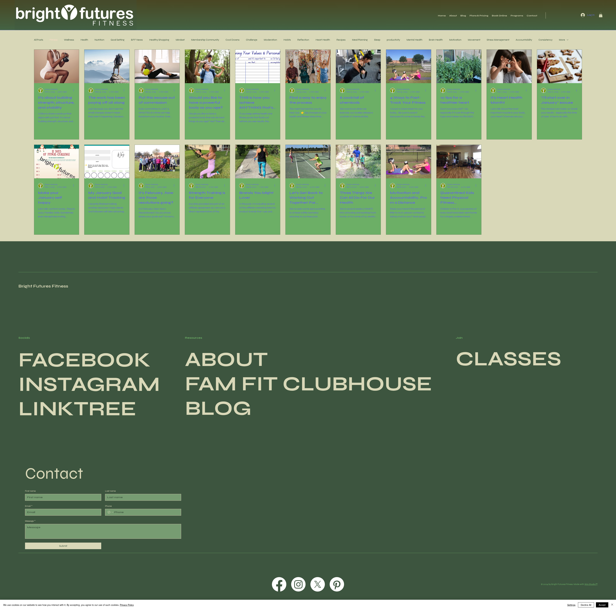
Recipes (341, 39)
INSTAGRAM (89, 384)
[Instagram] (298, 584)
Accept (602, 604)
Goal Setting (117, 39)
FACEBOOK (84, 360)
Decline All (586, 604)
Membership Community (205, 39)
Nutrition (99, 39)
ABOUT (226, 359)
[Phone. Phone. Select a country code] (110, 512)
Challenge (251, 39)
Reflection (303, 39)
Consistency (545, 39)
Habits (287, 39)
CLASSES (508, 359)
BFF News (137, 39)
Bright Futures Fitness (43, 286)
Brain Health (436, 39)
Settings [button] (571, 604)
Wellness (69, 39)
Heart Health (323, 39)
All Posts (38, 39)
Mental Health (414, 39)
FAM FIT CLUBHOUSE (308, 384)
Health (84, 39)
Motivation (455, 39)
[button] (601, 15)
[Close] (612, 604)
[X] (317, 584)
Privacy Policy (127, 604)
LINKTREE (77, 408)
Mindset (180, 39)
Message (30, 521)
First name (30, 491)
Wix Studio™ (591, 584)
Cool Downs (233, 39)
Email (28, 506)
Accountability (524, 39)
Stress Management (498, 39)
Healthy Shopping (159, 39)
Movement (474, 39)
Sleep (377, 39)
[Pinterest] (337, 584)
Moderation (270, 39)
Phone (108, 506)
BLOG (218, 408)
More (562, 39)
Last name (110, 491)
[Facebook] (279, 584)
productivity (393, 39)
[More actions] (75, 90)
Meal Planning (360, 39)
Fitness (54, 39)
